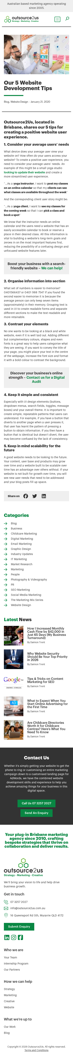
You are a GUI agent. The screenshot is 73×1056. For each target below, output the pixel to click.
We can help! (52, 268)
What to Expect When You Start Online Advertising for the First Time (47, 704)
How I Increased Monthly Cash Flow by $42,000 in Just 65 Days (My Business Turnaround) (46, 633)
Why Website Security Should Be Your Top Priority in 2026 (47, 657)
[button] (26, 496)
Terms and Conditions (36, 1050)
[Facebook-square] (20, 937)
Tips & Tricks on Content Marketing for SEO (45, 680)
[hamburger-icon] (57, 19)
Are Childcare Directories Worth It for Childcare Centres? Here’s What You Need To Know (46, 727)
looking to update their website (24, 172)
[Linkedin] (7, 937)
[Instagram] (14, 937)
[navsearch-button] (67, 19)
